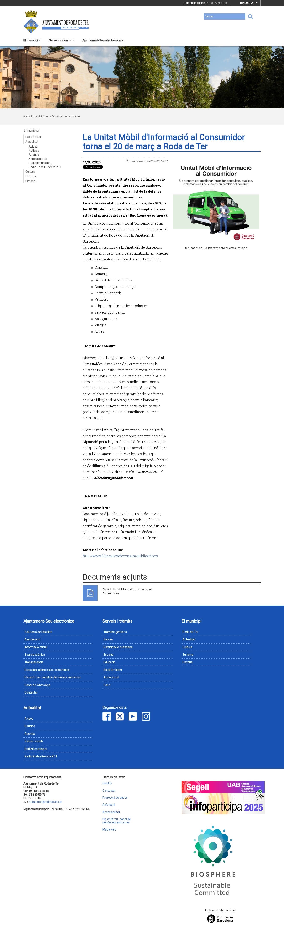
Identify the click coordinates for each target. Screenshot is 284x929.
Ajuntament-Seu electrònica (101, 40)
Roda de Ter (33, 136)
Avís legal (108, 804)
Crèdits (107, 783)
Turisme (30, 176)
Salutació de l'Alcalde (38, 632)
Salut (107, 685)
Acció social (111, 677)
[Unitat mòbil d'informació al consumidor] (216, 201)
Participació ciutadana (118, 647)
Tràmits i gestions (115, 632)
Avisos (33, 146)
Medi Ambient (113, 669)
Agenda (34, 154)
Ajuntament (32, 639)
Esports (109, 654)
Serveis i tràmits (60, 40)
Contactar (31, 692)
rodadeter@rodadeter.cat (45, 801)
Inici (25, 116)
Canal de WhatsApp (37, 685)
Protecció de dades (115, 797)
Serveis (108, 639)
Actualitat (57, 116)
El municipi (30, 40)
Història (30, 181)
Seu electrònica (35, 654)
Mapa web (109, 829)
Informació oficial (36, 647)
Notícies (75, 116)
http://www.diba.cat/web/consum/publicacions (120, 556)
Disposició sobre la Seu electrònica (47, 669)
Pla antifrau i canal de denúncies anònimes (53, 677)
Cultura (30, 171)
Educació (109, 662)
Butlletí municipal (40, 162)
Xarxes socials (38, 159)
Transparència (34, 662)
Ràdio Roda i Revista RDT (45, 167)
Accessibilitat (111, 812)
